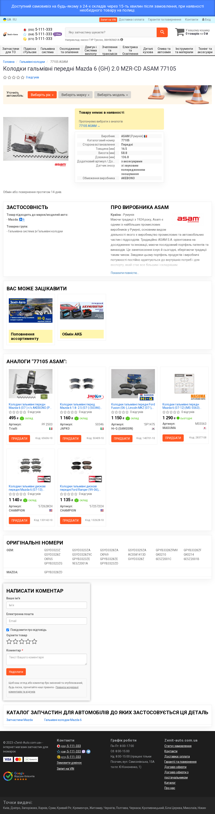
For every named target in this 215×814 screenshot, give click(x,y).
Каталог (170, 782)
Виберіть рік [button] (41, 95)
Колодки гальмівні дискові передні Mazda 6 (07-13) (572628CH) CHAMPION (27, 488)
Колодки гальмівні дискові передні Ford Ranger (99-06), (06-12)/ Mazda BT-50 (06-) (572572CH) (79, 488)
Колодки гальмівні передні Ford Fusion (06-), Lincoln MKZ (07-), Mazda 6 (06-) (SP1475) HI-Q (133, 406)
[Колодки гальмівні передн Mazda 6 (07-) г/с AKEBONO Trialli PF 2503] (30, 383)
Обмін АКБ (72, 334)
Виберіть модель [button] (111, 95)
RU (15, 19)
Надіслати (16, 671)
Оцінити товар (16, 635)
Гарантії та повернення (180, 761)
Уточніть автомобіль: (15, 94)
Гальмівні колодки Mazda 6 (63, 720)
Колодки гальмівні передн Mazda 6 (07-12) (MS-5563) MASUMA (181, 406)
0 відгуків (32, 77)
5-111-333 (40, 29)
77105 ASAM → (89, 126)
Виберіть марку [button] (74, 95)
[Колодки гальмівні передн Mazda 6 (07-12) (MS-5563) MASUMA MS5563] (184, 383)
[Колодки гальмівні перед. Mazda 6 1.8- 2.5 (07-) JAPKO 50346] (82, 383)
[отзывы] (19, 776)
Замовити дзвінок (69, 762)
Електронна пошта (20, 614)
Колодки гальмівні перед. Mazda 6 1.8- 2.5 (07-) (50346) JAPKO (80, 406)
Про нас (169, 788)
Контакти (191, 19)
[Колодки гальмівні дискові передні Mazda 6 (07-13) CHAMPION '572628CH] (30, 465)
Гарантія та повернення (164, 19)
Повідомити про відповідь (28, 629)
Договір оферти (175, 767)
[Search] (162, 32)
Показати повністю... (125, 273)
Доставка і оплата (131, 19)
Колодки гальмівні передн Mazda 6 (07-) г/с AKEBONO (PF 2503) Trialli (30, 406)
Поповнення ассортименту (25, 336)
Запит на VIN (108, 19)
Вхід (207, 19)
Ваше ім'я (13, 598)
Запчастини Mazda (20, 720)
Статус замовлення (177, 746)
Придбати (19, 438)
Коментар (14, 650)
